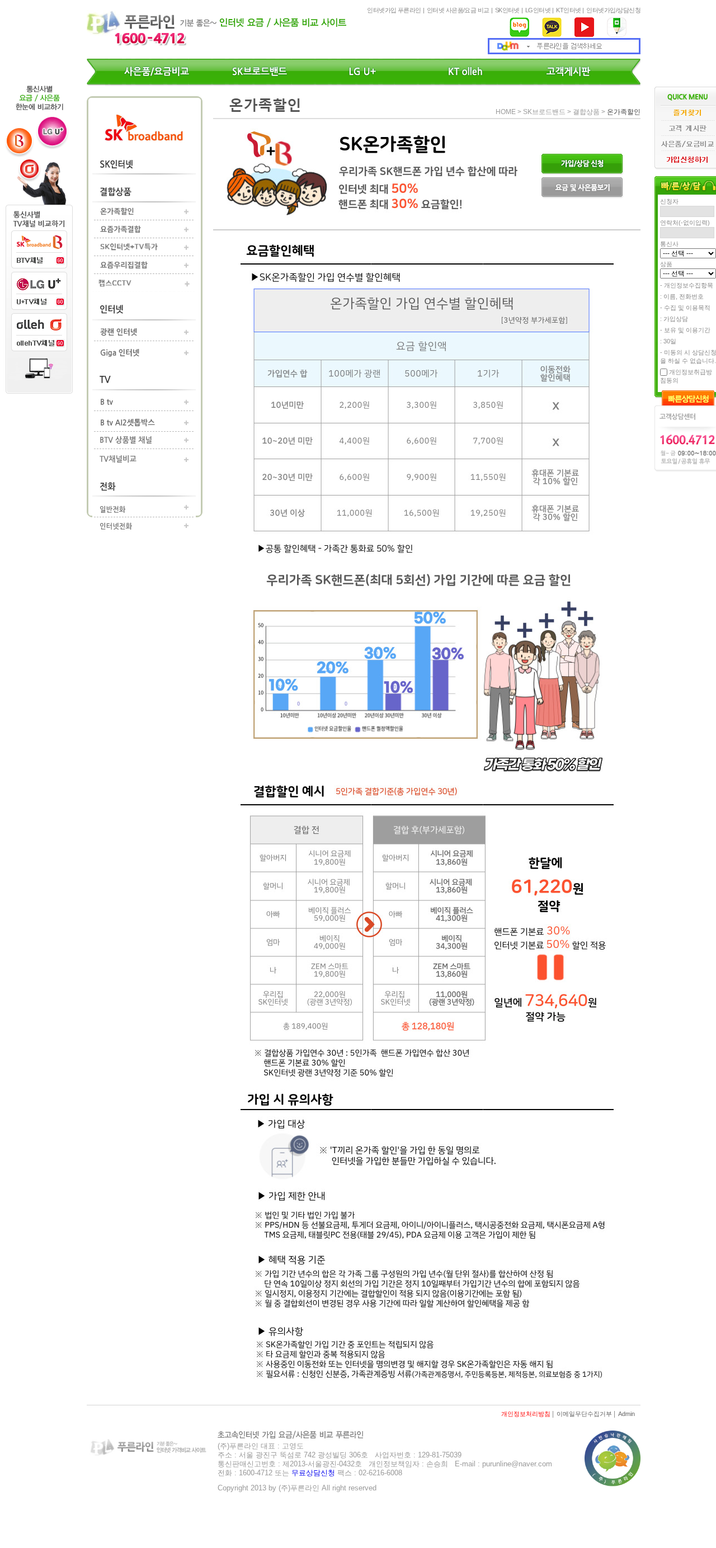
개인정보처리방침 (525, 1413)
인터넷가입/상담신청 (613, 10)
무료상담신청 (313, 1473)
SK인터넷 (507, 10)
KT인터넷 (568, 10)
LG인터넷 (537, 10)
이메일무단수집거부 (584, 1413)
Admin (626, 1413)
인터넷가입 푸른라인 (394, 10)
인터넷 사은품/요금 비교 (458, 10)
